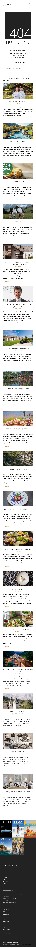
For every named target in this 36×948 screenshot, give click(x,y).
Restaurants (6, 881)
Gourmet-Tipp (18, 589)
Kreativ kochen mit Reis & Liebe (18, 629)
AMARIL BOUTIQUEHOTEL (18, 469)
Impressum (15, 942)
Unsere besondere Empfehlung (18, 549)
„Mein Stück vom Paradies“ (18, 349)
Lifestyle (5, 877)
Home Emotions (18, 752)
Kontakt (4, 942)
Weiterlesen (6, 119)
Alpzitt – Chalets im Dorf (18, 389)
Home (4, 875)
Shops (4, 886)
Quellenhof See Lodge (18, 142)
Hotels (4, 883)
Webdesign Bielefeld (27, 944)
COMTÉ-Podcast (18, 182)
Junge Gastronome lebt (18, 102)
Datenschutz (9, 942)
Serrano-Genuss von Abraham (18, 429)
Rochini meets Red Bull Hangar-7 (18, 509)
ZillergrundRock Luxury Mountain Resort (16, 894)
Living (4, 879)
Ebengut (18, 222)
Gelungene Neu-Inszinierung (18, 792)
